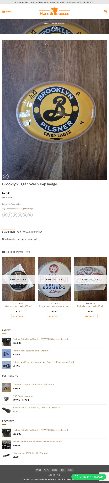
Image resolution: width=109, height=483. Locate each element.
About (52, 475)
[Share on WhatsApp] (4, 214)
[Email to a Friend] (20, 214)
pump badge (28, 208)
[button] (7, 11)
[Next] (107, 290)
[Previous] (2, 290)
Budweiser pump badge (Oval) (90, 306)
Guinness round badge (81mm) (18, 306)
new (20, 208)
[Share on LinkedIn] (30, 214)
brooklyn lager (12, 208)
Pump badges (58, 23)
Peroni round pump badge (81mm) (54, 306)
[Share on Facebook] (10, 214)
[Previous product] (54, 28)
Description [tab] (8, 232)
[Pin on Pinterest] (25, 214)
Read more (18, 316)
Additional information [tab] (30, 232)
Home (47, 23)
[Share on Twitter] (15, 214)
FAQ (58, 475)
